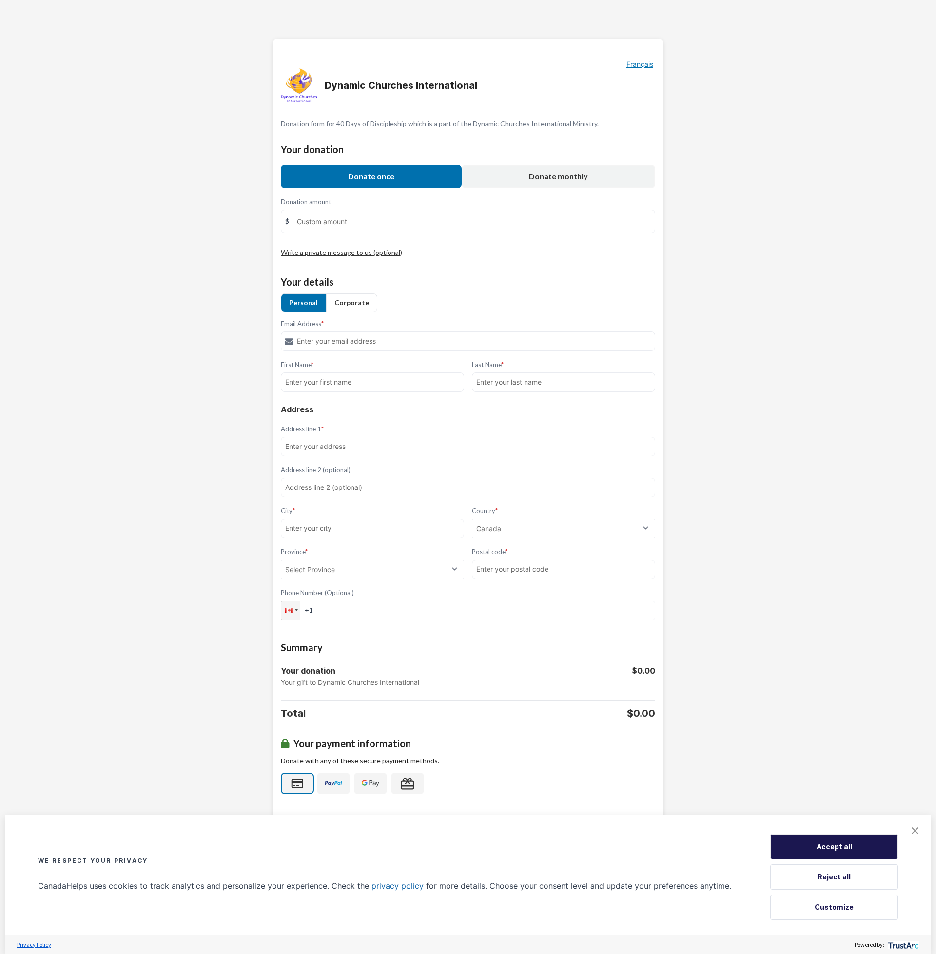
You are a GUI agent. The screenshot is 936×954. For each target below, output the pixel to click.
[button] (290, 610)
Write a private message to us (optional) (341, 252)
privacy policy (397, 886)
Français (639, 64)
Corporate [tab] (351, 302)
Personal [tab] (303, 302)
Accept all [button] (834, 846)
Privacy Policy (34, 944)
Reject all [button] (834, 877)
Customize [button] (834, 907)
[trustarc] (902, 944)
